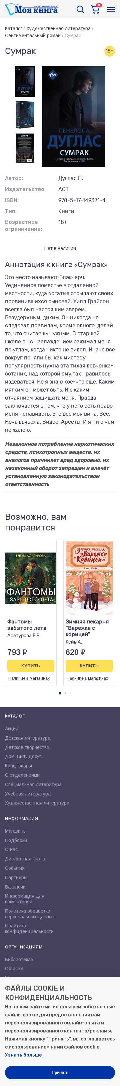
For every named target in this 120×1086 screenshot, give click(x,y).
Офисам (14, 968)
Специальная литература (33, 784)
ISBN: (12, 200)
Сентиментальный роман (33, 35)
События (15, 868)
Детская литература (27, 738)
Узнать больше (23, 1055)
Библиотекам (19, 959)
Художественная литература (58, 28)
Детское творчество (27, 747)
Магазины (16, 831)
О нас (11, 849)
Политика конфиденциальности (29, 928)
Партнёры (16, 877)
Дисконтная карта (25, 858)
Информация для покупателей (24, 898)
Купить (30, 665)
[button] (60, 693)
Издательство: (25, 189)
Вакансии (15, 887)
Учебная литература (28, 794)
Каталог (13, 28)
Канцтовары (18, 765)
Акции (11, 728)
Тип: (11, 211)
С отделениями (22, 775)
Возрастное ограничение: (23, 225)
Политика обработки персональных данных (30, 913)
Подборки (16, 840)
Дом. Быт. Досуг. (23, 756)
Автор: (14, 178)
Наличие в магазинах (29, 678)
